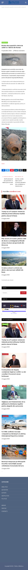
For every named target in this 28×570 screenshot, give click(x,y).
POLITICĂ (4, 386)
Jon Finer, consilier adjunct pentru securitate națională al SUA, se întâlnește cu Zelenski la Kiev (20, 182)
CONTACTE (5, 511)
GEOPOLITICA (4, 42)
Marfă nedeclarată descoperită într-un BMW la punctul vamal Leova (8, 181)
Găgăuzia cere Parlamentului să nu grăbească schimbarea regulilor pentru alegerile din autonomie (13, 404)
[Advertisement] (14, 24)
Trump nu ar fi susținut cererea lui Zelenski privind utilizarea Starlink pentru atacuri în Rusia (13, 213)
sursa (3, 163)
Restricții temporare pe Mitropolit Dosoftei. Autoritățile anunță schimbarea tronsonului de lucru (13, 463)
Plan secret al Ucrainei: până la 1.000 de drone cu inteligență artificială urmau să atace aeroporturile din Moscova (14, 242)
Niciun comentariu (19, 50)
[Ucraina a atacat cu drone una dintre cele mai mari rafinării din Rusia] (14, 258)
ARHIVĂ (4, 505)
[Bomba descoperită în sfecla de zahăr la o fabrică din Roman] (14, 59)
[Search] (25, 2)
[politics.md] (14, 2)
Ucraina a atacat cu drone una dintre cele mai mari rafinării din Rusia (12, 270)
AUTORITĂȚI (5, 490)
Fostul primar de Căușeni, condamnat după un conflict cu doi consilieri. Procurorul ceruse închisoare (14, 373)
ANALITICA (5, 487)
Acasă (3, 7)
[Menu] (3, 2)
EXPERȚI (4, 492)
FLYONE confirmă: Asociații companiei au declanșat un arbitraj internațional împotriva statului (13, 434)
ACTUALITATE (5, 354)
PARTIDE (4, 508)
